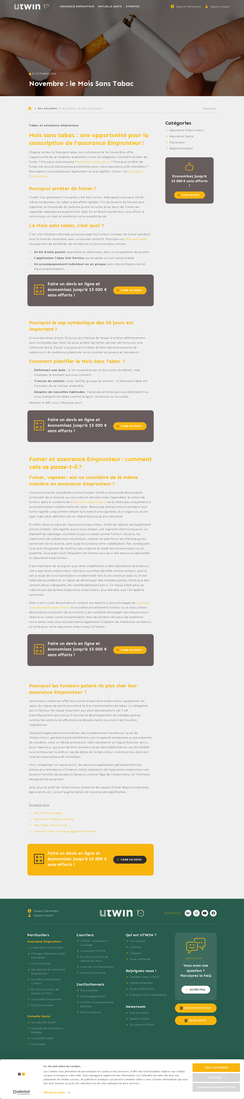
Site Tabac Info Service (50, 825)
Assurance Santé (181, 136)
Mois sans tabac (136, 239)
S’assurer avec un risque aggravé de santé (64, 831)
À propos (132, 6)
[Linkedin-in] (188, 913)
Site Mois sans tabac (48, 813)
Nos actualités (47, 108)
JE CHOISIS (214, 1077)
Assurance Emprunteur (77, 6)
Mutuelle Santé (110, 6)
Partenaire (177, 142)
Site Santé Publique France (54, 819)
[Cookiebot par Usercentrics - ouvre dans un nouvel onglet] (21, 1092)
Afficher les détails (54, 1092)
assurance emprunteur (93, 161)
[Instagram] (196, 913)
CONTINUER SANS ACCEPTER (216, 1087)
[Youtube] (205, 913)
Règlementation (181, 148)
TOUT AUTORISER (216, 1067)
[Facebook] (213, 913)
